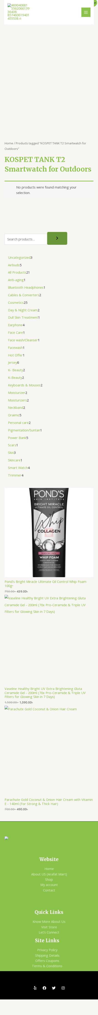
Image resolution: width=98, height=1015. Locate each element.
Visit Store (49, 927)
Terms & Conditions (47, 966)
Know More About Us (49, 921)
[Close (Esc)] (57, 1003)
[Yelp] (35, 988)
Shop (49, 879)
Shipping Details (47, 955)
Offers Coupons (47, 960)
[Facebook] (44, 988)
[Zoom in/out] (7, 1003)
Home (9, 143)
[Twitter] (54, 988)
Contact (49, 890)
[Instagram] (63, 988)
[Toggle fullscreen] (24, 1003)
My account (49, 884)
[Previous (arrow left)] (7, 1011)
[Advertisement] (49, 76)
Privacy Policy (47, 950)
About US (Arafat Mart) (49, 874)
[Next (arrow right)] (24, 1011)
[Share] (40, 1003)
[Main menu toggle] (85, 12)
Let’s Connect (49, 932)
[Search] (57, 238)
